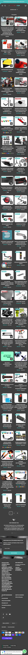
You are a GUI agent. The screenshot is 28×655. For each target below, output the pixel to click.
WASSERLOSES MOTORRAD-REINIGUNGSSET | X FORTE (20, 443)
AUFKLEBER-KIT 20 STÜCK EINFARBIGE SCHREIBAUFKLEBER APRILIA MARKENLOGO (7, 148)
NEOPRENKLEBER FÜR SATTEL (7, 69)
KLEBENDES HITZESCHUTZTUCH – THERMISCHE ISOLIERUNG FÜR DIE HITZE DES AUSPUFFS (21, 90)
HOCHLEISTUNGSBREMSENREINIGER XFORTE (20, 263)
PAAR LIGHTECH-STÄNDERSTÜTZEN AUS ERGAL (7, 128)
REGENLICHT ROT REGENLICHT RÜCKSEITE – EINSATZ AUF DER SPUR (21, 129)
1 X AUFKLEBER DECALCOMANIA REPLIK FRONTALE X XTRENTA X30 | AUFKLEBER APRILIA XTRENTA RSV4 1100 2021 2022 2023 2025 (21, 365)
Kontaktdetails (5, 598)
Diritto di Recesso (19, 597)
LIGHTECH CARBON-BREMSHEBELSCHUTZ (7, 443)
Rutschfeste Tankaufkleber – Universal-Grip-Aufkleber (7, 188)
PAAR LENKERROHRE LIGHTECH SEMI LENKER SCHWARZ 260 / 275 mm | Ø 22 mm (21, 283)
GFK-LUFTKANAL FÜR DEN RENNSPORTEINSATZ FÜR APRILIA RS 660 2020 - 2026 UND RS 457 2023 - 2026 (7, 321)
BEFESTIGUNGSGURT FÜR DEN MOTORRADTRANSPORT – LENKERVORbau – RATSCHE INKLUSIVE (21, 342)
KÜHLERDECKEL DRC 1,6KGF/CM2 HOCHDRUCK (7, 207)
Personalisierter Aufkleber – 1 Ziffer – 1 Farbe (7, 51)
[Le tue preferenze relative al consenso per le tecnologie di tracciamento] (2, 652)
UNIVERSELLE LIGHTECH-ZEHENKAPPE (21, 425)
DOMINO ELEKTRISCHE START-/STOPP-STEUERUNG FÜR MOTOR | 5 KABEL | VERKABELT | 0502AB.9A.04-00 (20, 406)
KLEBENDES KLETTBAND (20, 224)
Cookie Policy (13, 645)
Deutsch (13, 623)
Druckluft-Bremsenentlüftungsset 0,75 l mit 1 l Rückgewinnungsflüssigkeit (21, 386)
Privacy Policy (5, 645)
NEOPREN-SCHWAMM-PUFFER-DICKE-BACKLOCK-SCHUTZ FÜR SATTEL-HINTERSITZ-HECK (21, 110)
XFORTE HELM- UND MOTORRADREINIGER (7, 425)
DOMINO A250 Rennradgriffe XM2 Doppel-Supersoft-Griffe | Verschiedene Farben (21, 189)
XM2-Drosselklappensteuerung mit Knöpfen (7, 385)
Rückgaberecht (5, 602)
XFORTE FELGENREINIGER (21, 504)
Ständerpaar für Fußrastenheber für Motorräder (21, 170)
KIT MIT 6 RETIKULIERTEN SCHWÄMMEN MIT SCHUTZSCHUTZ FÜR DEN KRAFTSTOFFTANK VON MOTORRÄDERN (21, 149)
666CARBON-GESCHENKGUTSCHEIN (7, 363)
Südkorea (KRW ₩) (6, 623)
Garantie (3, 607)
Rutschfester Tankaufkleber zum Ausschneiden (7, 302)
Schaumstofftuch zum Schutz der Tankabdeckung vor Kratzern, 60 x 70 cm (21, 52)
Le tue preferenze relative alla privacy (13, 651)
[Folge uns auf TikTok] (3, 617)
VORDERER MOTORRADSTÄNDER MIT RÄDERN (21, 463)
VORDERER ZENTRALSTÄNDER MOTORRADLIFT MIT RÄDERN (21, 207)
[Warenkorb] (25, 5)
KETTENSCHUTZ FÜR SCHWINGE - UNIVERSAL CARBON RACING (7, 169)
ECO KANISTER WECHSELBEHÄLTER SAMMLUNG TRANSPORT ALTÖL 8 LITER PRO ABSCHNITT (7, 283)
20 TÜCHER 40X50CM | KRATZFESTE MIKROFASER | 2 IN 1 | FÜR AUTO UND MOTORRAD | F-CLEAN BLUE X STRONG (7, 406)
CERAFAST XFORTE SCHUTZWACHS (7, 505)
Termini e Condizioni (7, 647)
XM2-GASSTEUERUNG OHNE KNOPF (7, 224)
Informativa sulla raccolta (6, 653)
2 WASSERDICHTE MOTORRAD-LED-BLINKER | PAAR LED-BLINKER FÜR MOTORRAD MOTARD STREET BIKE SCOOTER (7, 463)
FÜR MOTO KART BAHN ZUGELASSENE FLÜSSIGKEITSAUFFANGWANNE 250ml (7, 90)
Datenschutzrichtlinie (6, 600)
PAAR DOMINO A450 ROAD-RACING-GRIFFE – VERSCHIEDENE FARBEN (20, 29)
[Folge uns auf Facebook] (3, 614)
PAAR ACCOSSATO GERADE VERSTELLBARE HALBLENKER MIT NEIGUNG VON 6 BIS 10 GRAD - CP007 (7, 342)
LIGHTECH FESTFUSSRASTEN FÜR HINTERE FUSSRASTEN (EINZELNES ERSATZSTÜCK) (21, 243)
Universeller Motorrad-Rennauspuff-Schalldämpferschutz (7, 110)
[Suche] (5, 5)
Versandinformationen (6, 605)
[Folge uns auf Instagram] (6, 614)
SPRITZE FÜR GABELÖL (20, 301)
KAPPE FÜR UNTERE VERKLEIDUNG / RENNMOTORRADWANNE (21, 71)
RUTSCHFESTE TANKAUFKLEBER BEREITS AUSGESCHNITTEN (7, 242)
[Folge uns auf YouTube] (9, 614)
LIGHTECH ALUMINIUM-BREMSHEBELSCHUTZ (7, 263)
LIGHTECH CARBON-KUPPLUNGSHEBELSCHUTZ (21, 482)
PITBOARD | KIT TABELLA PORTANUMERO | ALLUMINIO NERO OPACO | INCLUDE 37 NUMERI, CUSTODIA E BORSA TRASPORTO (21, 322)
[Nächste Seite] (17, 513)
